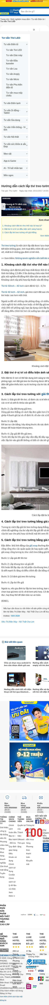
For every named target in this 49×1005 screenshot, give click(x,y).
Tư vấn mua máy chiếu (14, 94)
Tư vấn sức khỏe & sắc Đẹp (15, 145)
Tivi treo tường (8, 245)
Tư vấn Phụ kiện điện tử (14, 86)
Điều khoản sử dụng (13, 857)
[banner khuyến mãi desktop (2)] (24, 1)
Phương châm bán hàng (4, 845)
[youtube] (42, 822)
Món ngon (8, 175)
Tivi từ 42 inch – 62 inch (12, 292)
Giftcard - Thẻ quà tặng (21, 843)
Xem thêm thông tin (46, 847)
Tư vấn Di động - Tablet (12, 111)
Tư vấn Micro (12, 79)
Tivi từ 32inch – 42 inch (12, 286)
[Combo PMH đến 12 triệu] (29, 762)
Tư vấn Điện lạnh (12, 103)
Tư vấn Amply (13, 74)
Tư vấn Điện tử (37, 19)
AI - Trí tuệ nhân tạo (13, 168)
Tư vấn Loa (11, 69)
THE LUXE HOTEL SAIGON (17, 939)
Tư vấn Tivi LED (14, 50)
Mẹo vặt (7, 154)
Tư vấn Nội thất (11, 137)
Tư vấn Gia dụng (12, 120)
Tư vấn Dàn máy (14, 55)
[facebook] (37, 822)
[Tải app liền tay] (29, 720)
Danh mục (16, 11)
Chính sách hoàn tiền (13, 828)
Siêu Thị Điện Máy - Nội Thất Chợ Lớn (17, 622)
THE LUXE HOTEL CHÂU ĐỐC (43, 940)
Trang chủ (4, 19)
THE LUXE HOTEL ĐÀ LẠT (30, 939)
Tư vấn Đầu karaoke (12, 62)
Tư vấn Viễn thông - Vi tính (14, 128)
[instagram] (47, 822)
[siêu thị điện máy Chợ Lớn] (4, 13)
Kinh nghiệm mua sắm (20, 19)
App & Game (10, 161)
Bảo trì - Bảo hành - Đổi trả (13, 839)
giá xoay (33, 545)
